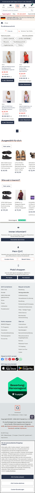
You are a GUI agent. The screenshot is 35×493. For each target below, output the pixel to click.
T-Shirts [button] (20, 45)
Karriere (21, 340)
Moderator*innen (23, 343)
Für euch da (4, 338)
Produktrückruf (5, 309)
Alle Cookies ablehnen (17, 483)
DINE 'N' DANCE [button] (8, 38)
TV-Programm (5, 327)
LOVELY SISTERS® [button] (24, 38)
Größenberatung (23, 295)
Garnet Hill (21, 435)
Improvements (4, 437)
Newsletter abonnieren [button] (17, 239)
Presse (3, 303)
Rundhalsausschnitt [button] (19, 42)
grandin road (28, 435)
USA (9, 414)
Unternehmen (22, 324)
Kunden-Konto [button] (9, 259)
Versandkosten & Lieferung (26, 298)
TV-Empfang (22, 346)
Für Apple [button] (9, 277)
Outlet (20, 352)
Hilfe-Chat (4, 289)
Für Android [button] (26, 277)
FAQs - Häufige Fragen (25, 309)
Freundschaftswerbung (7, 333)
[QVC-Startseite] (2, 23)
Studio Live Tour (23, 349)
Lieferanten (4, 306)
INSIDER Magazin (6, 324)
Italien (21, 414)
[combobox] (15, 10)
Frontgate (15, 435)
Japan (25, 414)
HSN (2, 435)
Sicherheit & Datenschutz (25, 307)
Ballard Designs (8, 435)
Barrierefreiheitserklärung (26, 333)
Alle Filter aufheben (27, 35)
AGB (2, 426)
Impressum (23, 428)
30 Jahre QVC (21, 14)
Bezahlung (21, 301)
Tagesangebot (6, 14)
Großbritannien (15, 414)
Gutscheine (4, 330)
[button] (3, 6)
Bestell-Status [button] (26, 259)
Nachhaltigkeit (22, 330)
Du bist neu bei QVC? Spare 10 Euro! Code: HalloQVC (17, 1)
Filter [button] (9, 31)
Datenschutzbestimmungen (15, 426)
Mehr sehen (6, 146)
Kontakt (3, 292)
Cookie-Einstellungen (17, 489)
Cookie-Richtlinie (10, 471)
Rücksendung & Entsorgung (26, 304)
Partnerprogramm (6, 335)
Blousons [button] (6, 42)
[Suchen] (32, 10)
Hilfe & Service (23, 312)
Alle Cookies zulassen (17, 477)
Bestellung (21, 289)
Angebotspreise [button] (8, 45)
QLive (2, 300)
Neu (14, 14)
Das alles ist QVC (23, 327)
